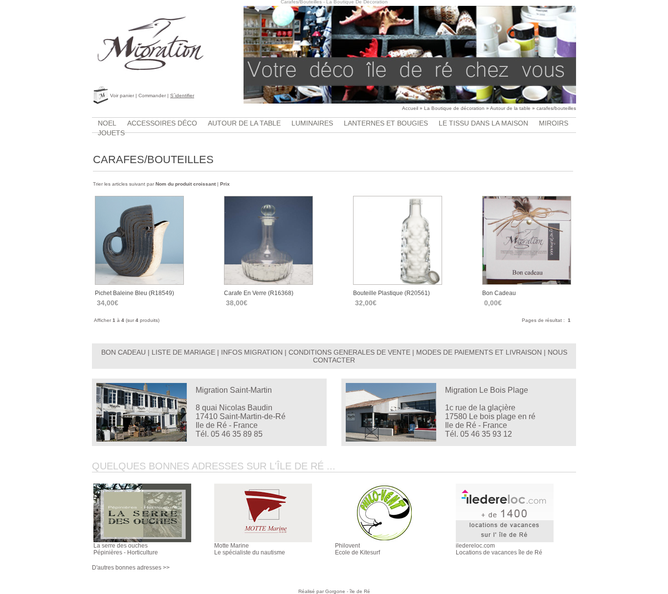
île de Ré (360, 591)
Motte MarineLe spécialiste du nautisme (249, 549)
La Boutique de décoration (454, 108)
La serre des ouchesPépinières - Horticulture (125, 549)
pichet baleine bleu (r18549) (134, 293)
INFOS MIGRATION (252, 352)
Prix (225, 184)
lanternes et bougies (386, 123)
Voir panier (122, 95)
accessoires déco (162, 123)
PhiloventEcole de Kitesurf (357, 549)
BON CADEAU (123, 352)
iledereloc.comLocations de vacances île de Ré (499, 549)
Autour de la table (510, 108)
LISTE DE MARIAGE (183, 352)
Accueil (410, 108)
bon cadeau (499, 293)
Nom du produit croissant (186, 184)
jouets (111, 133)
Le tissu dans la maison (483, 123)
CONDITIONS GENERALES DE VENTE (349, 352)
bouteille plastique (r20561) (391, 293)
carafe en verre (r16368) (258, 293)
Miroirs (553, 123)
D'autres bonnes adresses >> (131, 567)
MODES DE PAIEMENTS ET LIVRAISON (479, 352)
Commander (152, 95)
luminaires (312, 123)
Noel (107, 123)
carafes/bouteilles (556, 108)
